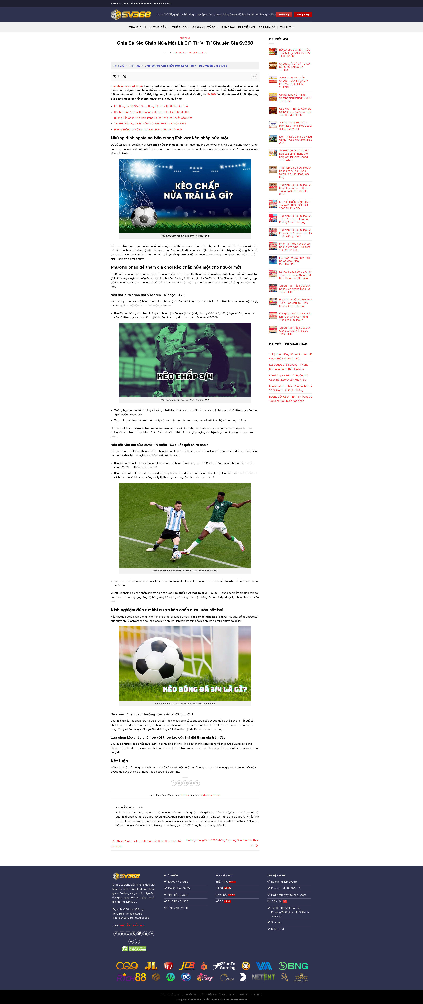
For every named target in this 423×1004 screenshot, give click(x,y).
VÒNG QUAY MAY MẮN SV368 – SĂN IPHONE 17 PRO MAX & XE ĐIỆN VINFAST (293, 82)
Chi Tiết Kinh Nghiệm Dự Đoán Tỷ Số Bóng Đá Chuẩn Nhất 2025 (152, 112)
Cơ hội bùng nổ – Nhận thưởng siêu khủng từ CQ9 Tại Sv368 (295, 98)
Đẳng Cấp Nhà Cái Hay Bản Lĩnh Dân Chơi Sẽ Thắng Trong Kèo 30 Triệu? (295, 316)
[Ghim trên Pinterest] (191, 783)
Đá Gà (196, 27)
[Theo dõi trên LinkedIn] (140, 933)
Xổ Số (211, 27)
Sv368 (211, 94)
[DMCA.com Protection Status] (134, 948)
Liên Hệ (258, 994)
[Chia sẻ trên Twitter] (179, 783)
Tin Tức (285, 27)
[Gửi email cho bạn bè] (185, 783)
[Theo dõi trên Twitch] (137, 941)
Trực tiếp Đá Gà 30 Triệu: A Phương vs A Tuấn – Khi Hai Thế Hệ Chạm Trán (295, 233)
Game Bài (228, 27)
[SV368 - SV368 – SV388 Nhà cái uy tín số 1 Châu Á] (131, 15)
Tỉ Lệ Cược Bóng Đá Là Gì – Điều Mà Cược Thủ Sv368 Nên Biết (290, 356)
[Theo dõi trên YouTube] (146, 933)
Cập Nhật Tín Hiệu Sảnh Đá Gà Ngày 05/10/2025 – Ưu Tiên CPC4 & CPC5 (295, 112)
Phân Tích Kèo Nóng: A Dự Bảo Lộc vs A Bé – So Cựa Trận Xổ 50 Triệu (294, 247)
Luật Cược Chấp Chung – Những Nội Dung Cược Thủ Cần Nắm (288, 367)
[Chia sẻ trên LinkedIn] (197, 783)
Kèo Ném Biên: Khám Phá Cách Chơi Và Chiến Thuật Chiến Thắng (290, 388)
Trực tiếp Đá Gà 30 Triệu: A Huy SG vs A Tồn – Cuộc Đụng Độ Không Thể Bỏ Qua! (295, 189)
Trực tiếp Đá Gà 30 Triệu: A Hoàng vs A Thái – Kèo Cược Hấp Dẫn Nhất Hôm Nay (295, 172)
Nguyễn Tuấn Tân (198, 53)
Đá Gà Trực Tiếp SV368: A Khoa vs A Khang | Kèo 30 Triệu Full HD (294, 289)
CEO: (128, 925)
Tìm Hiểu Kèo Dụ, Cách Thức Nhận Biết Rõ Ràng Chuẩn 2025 (150, 123)
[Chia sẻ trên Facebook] (173, 783)
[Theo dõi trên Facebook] (116, 933)
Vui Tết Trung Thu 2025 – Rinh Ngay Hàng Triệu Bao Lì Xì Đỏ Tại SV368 (295, 125)
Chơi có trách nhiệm (241, 994)
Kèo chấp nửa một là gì (126, 85)
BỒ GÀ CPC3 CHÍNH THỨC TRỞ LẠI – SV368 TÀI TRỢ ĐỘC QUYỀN (294, 52)
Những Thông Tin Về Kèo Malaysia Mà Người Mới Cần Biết (148, 129)
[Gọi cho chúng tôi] (128, 933)
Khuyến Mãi (246, 27)
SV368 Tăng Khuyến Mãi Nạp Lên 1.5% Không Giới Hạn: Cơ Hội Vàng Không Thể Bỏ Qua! (294, 155)
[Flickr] (151, 933)
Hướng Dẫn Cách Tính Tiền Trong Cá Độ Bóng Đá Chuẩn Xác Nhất (153, 117)
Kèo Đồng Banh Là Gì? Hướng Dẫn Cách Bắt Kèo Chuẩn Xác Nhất (289, 377)
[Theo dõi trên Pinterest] (134, 933)
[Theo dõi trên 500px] (131, 941)
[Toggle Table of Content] (252, 76)
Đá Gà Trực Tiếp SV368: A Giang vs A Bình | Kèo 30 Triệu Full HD (294, 330)
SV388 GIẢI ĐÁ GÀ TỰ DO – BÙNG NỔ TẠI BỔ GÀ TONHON (295, 66)
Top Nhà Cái (268, 27)
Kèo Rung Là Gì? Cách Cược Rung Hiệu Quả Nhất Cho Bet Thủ (151, 106)
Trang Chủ (137, 27)
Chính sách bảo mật (186, 994)
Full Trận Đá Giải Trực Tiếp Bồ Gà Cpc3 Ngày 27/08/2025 (294, 261)
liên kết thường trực (210, 795)
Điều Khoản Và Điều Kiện (213, 994)
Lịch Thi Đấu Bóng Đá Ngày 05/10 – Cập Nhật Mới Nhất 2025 (295, 139)
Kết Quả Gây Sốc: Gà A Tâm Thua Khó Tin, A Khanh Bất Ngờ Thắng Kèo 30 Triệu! (295, 274)
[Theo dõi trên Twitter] (122, 933)
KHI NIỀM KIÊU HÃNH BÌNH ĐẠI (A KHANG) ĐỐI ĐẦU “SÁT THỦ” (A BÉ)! (294, 205)
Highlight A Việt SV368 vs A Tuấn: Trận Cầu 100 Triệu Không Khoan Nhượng (295, 302)
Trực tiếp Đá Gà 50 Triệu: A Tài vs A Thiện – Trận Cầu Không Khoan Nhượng (295, 219)
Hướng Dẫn (157, 27)
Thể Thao (179, 27)
